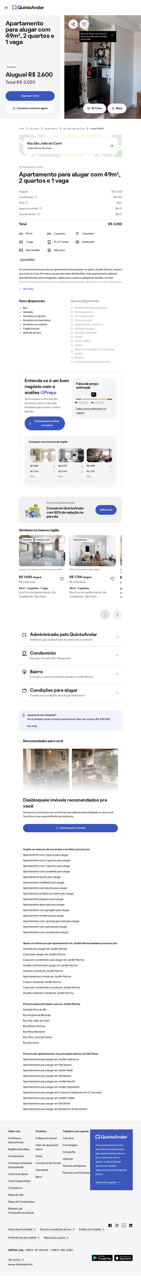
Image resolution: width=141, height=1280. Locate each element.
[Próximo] (117, 614)
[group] (42, 568)
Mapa (119, 108)
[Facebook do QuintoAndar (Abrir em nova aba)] (110, 1225)
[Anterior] (105, 614)
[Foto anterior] (25, 550)
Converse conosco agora (32, 108)
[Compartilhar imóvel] (73, 24)
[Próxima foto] (59, 550)
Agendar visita (30, 96)
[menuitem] (21, 129)
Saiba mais (106, 510)
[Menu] (6, 7)
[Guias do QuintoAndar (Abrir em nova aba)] (124, 1225)
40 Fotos (96, 108)
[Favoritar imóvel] (84, 24)
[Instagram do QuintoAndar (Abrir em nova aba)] (117, 1225)
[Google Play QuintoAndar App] (102, 1258)
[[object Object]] (112, 35)
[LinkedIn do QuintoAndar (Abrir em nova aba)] (131, 1225)
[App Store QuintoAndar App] (123, 1258)
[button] (70, 637)
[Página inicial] (28, 8)
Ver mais (28, 289)
